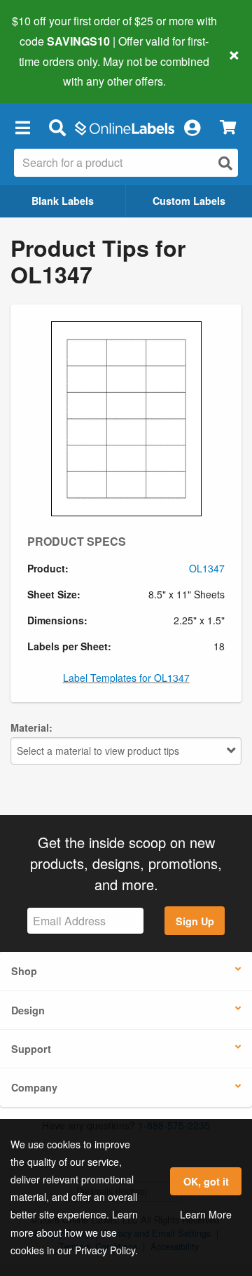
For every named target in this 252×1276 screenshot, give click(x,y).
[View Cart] (227, 127)
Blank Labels (62, 201)
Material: (31, 727)
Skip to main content (51, 71)
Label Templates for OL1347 (126, 678)
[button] (22, 127)
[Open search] (225, 163)
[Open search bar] (57, 127)
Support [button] (31, 1049)
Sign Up (195, 921)
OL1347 (207, 568)
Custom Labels (189, 201)
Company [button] (34, 1087)
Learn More (206, 1214)
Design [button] (28, 1010)
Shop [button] (24, 971)
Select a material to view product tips (98, 751)
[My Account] (191, 127)
